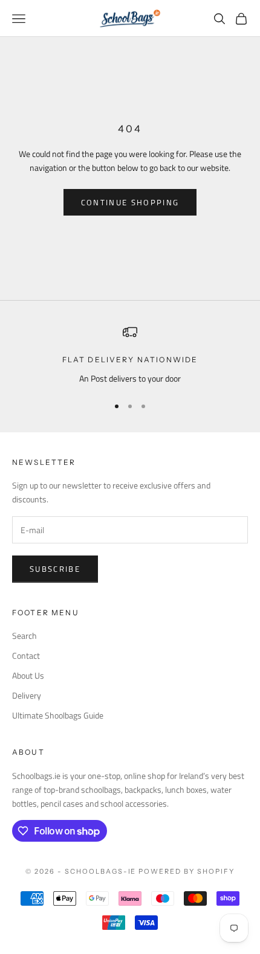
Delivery (26, 695)
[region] (130, 355)
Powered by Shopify (186, 871)
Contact (26, 655)
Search (24, 635)
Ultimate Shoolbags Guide (57, 715)
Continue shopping (130, 202)
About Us (28, 675)
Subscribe (55, 569)
